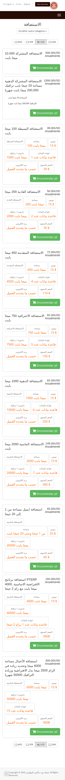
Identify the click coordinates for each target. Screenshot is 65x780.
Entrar (18, 4)
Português (7, 4)
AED (19, 41)
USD (42, 41)
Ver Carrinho (42, 4)
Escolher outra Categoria (32, 30)
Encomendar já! (46, 68)
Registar (27, 4)
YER (31, 41)
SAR (53, 41)
